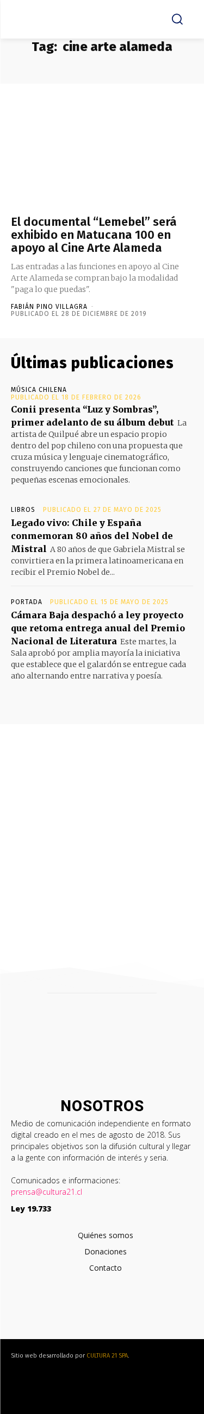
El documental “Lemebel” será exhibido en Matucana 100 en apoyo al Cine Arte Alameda (94, 234)
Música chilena (39, 389)
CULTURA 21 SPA (107, 1355)
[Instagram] (99, 1312)
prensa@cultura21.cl (46, 1192)
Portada (26, 602)
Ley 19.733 (31, 1208)
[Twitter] (121, 1312)
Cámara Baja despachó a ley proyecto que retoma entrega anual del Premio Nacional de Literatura (98, 628)
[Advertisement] (102, 831)
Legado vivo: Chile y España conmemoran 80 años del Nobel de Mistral (92, 535)
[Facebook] (77, 1312)
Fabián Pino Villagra (49, 306)
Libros (23, 509)
